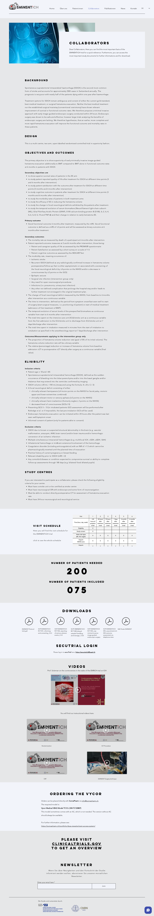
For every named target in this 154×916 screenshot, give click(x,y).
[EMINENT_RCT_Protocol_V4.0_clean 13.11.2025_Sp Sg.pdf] (28, 621)
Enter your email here (46, 882)
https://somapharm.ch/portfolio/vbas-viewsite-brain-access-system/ (68, 826)
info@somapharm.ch (90, 801)
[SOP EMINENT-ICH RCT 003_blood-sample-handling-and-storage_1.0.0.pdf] (76, 621)
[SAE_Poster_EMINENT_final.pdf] (125, 621)
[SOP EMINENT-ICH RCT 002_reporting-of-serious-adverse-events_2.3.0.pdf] (60, 621)
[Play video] (78, 690)
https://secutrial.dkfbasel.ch (85, 652)
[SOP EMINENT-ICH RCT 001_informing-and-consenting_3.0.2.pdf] (44, 621)
